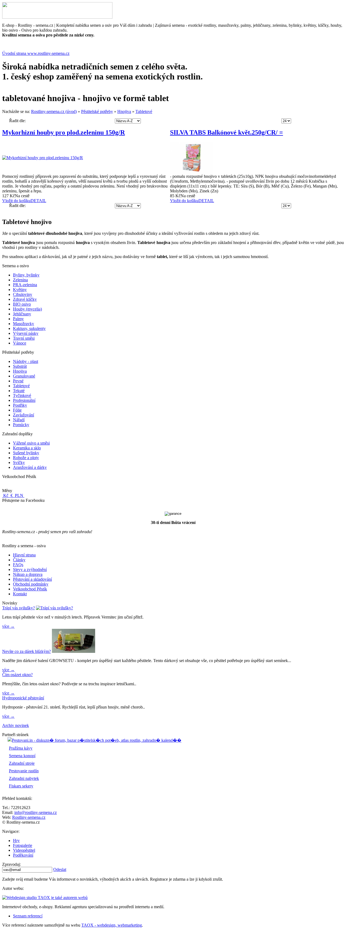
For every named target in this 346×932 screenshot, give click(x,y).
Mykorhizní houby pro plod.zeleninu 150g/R (63, 132)
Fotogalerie (22, 845)
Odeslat (59, 869)
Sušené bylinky (26, 452)
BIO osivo (22, 304)
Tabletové (143, 111)
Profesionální (24, 400)
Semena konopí (22, 755)
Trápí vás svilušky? (18, 608)
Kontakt (20, 594)
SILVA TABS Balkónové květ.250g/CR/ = (226, 132)
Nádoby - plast (25, 361)
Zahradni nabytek (24, 778)
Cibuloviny (22, 294)
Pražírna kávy (20, 748)
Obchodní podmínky (30, 584)
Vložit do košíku (16, 200)
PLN (19, 495)
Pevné (18, 381)
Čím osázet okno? (17, 674)
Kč (5, 495)
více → (8, 626)
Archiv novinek (15, 725)
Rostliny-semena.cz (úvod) (54, 111)
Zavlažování (23, 415)
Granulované (24, 376)
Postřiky (20, 405)
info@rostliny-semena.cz (35, 812)
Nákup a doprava (27, 574)
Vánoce (19, 343)
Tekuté (19, 390)
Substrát (20, 366)
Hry (16, 840)
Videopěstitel (24, 850)
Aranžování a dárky (30, 467)
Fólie (17, 410)
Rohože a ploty (26, 457)
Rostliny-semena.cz (28, 817)
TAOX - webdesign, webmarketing (111, 925)
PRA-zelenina (25, 284)
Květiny (20, 289)
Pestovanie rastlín (24, 771)
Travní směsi (24, 338)
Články (19, 559)
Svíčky (19, 462)
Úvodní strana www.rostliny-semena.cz (35, 53)
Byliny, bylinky (26, 275)
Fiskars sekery (21, 786)
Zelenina (20, 280)
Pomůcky (21, 424)
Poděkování (23, 855)
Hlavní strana (24, 555)
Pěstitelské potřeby (97, 111)
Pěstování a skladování (32, 579)
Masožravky (23, 323)
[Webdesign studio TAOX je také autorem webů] (45, 897)
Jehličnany (22, 314)
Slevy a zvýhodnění (30, 569)
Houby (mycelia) (27, 309)
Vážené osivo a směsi (31, 443)
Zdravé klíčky (25, 299)
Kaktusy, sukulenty (29, 328)
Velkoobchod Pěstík (30, 589)
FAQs (18, 564)
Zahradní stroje (22, 763)
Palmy (18, 318)
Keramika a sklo (27, 448)
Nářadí (19, 419)
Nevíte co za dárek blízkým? (26, 651)
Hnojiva (124, 111)
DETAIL (38, 200)
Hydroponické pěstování (23, 698)
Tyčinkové (22, 395)
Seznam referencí (27, 916)
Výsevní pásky (25, 333)
